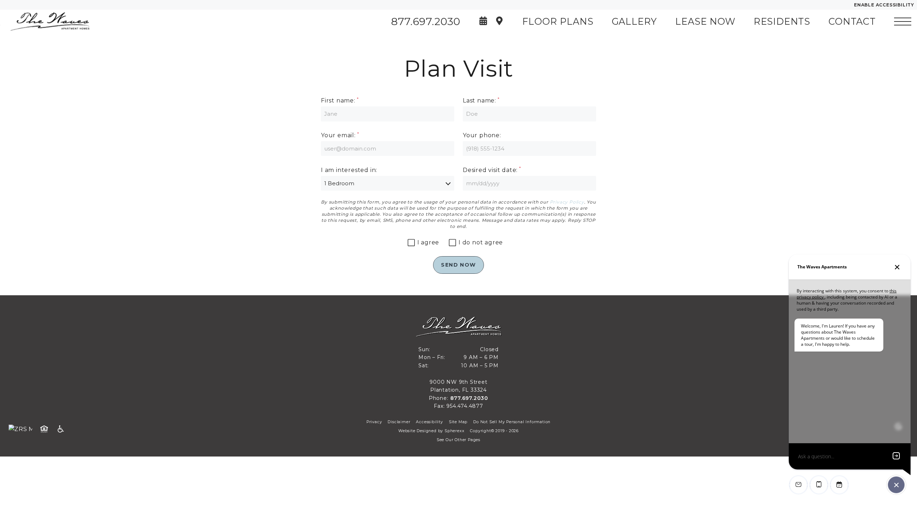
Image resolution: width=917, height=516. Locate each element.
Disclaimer (399, 422)
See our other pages (458, 440)
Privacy (374, 422)
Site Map (458, 422)
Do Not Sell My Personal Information (512, 422)
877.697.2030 (469, 398)
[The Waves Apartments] (45, 21)
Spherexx (454, 431)
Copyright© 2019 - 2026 (494, 431)
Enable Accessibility (884, 5)
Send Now (458, 265)
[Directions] (499, 21)
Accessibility (429, 422)
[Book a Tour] (483, 21)
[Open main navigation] (902, 21)
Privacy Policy (567, 202)
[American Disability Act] (63, 429)
